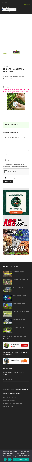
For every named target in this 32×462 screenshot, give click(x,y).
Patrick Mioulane (19, 76)
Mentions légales (9, 400)
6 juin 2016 (8, 76)
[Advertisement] (16, 31)
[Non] (30, 456)
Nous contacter (8, 406)
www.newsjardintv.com (9, 389)
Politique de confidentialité (12, 403)
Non (10, 459)
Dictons (5, 66)
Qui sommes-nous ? (9, 398)
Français (7, 9)
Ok (5, 459)
